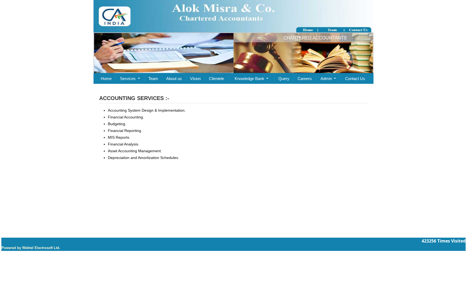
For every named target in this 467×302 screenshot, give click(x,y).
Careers (305, 78)
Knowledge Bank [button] (250, 78)
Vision (195, 78)
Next (348, 58)
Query (283, 78)
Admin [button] (327, 78)
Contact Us (355, 78)
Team (153, 78)
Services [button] (128, 78)
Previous (116, 58)
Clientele (216, 78)
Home (106, 78)
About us (174, 78)
